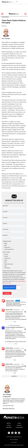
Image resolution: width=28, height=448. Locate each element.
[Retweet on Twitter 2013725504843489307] (8, 360)
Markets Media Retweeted (15, 325)
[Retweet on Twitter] (8, 325)
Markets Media (9, 309)
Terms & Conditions (14, 439)
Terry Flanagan (6, 38)
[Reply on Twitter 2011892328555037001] (6, 373)
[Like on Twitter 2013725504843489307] (11, 360)
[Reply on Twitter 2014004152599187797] (6, 344)
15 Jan (22, 364)
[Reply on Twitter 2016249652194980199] (6, 322)
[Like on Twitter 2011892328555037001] (11, 373)
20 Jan (22, 348)
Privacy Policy (14, 442)
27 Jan (22, 309)
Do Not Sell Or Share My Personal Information (14, 445)
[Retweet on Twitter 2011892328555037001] (8, 373)
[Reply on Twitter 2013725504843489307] (6, 360)
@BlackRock (18, 367)
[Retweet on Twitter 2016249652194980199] (8, 322)
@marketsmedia (17, 309)
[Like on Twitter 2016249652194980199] (11, 322)
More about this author (8, 405)
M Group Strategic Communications (14, 327)
